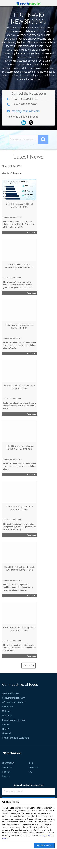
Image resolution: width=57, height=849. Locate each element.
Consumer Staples (10, 693)
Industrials (7, 715)
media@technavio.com (26, 111)
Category (11, 173)
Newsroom (35, 767)
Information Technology (13, 702)
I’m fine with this (44, 845)
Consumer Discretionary (13, 698)
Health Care (7, 706)
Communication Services (13, 720)
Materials (6, 711)
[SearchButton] (43, 139)
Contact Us (7, 767)
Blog (32, 763)
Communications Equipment (15, 738)
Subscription (8, 763)
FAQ (31, 772)
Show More (28, 665)
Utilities (5, 724)
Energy (5, 729)
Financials (7, 733)
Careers (5, 776)
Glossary (6, 772)
